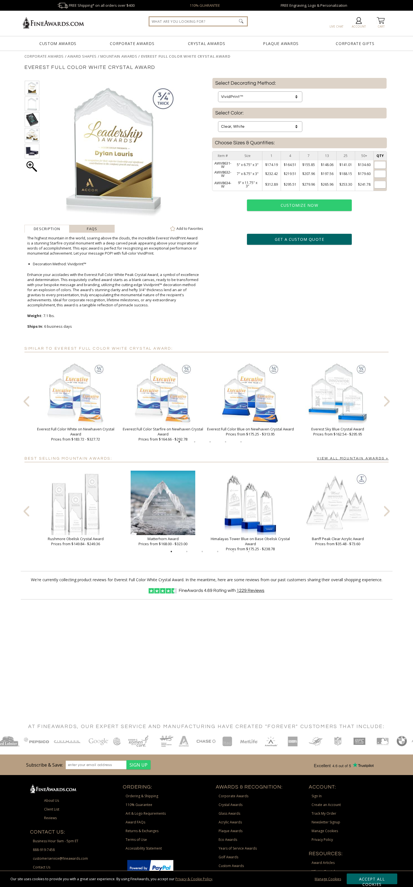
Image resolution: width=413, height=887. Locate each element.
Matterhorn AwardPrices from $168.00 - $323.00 (163, 541)
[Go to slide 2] (195, 442)
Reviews (250, 590)
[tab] (47, 229)
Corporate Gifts (355, 43)
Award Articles (323, 862)
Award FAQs (135, 822)
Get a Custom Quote (299, 239)
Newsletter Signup (326, 822)
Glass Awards (229, 813)
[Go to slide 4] (225, 442)
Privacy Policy (322, 839)
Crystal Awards (206, 43)
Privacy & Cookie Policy (193, 879)
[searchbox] (198, 21)
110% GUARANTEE (205, 5)
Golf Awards (228, 857)
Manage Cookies (328, 879)
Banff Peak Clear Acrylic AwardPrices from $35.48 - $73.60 (338, 541)
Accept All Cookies (372, 880)
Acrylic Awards (230, 822)
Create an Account (326, 804)
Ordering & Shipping (142, 796)
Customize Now (299, 205)
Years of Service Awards (238, 848)
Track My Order (324, 813)
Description (47, 228)
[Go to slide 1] (179, 442)
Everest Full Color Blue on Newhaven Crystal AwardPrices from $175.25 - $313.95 (250, 431)
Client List (51, 809)
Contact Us (41, 867)
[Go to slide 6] (248, 551)
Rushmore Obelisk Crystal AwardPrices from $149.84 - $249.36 (76, 541)
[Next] (387, 401)
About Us (51, 800)
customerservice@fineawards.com (60, 858)
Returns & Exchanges (142, 830)
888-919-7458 (44, 849)
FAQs (92, 228)
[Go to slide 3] (210, 442)
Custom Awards (57, 43)
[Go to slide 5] (241, 442)
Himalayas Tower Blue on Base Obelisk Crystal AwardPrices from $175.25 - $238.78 (250, 543)
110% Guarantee (139, 804)
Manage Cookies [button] (325, 830)
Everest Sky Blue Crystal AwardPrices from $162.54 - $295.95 (337, 431)
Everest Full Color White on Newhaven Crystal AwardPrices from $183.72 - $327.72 (75, 434)
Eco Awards (228, 839)
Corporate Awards (132, 43)
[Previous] (26, 401)
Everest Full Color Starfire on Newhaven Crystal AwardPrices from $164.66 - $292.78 (163, 434)
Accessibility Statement (144, 848)
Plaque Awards (281, 43)
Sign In (317, 796)
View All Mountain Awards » (353, 458)
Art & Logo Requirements (146, 813)
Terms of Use (136, 839)
